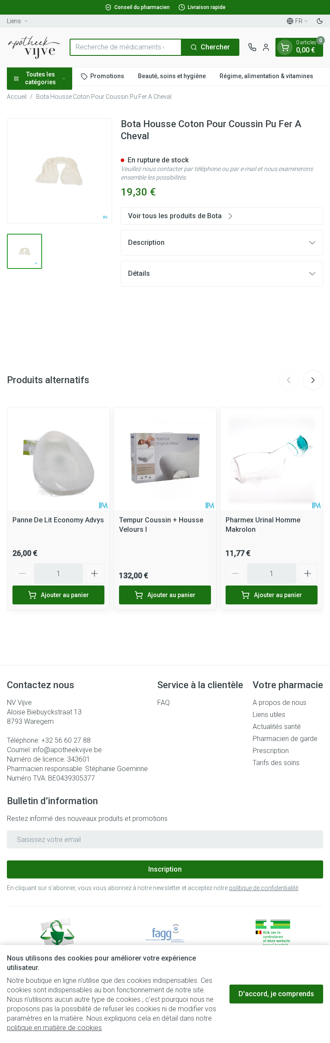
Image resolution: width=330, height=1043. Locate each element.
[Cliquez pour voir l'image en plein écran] (59, 171)
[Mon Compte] (266, 47)
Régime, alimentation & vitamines (266, 76)
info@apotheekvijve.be (67, 750)
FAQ (163, 702)
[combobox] (126, 47)
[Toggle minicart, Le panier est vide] (285, 47)
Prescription (271, 751)
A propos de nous (279, 702)
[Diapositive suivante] (312, 380)
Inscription (165, 869)
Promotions (107, 76)
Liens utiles (269, 715)
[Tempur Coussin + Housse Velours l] (165, 459)
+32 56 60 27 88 (66, 740)
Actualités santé (277, 727)
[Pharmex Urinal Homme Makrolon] (271, 459)
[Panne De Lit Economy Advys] (58, 459)
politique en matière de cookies (54, 1028)
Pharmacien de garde (285, 739)
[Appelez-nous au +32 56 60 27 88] (252, 47)
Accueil (17, 96)
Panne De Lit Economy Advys (58, 520)
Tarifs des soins (276, 763)
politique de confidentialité (263, 887)
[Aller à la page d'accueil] (34, 47)
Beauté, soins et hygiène (172, 76)
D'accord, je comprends (276, 994)
